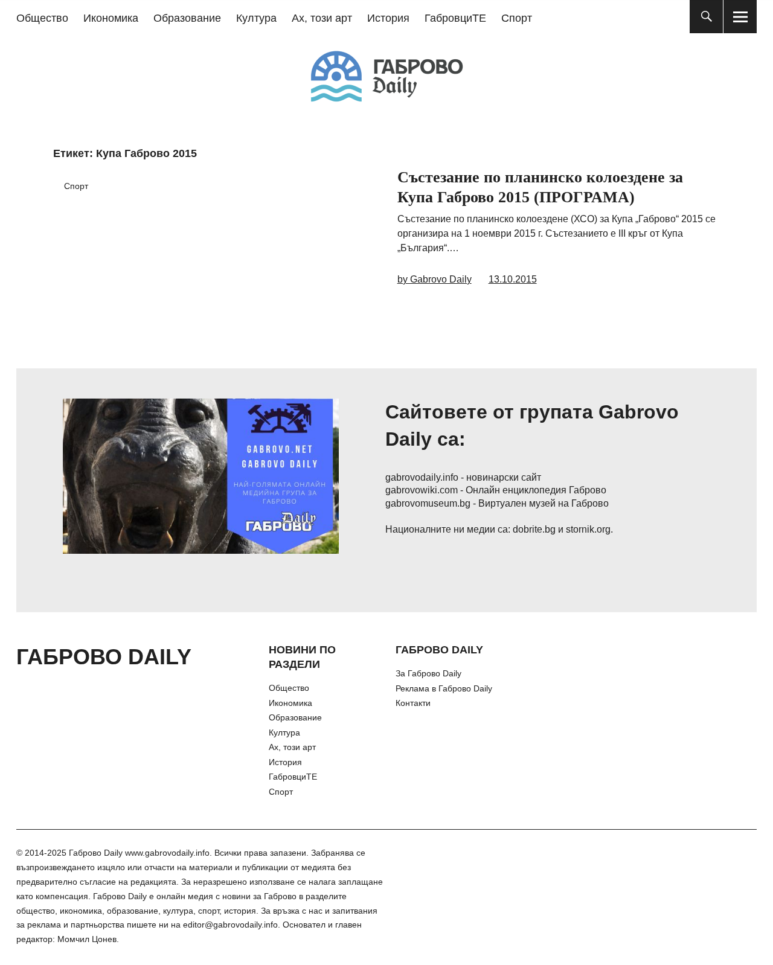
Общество (42, 18)
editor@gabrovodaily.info (230, 924)
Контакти (413, 703)
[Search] (706, 16)
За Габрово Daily (428, 673)
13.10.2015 (513, 279)
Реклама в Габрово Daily (444, 688)
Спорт (516, 18)
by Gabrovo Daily (434, 279)
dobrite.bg (534, 529)
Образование (187, 18)
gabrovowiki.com (421, 490)
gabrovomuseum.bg (427, 503)
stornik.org (588, 529)
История (388, 18)
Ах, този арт (322, 18)
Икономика (110, 18)
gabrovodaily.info (421, 477)
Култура (256, 18)
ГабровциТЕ (455, 18)
